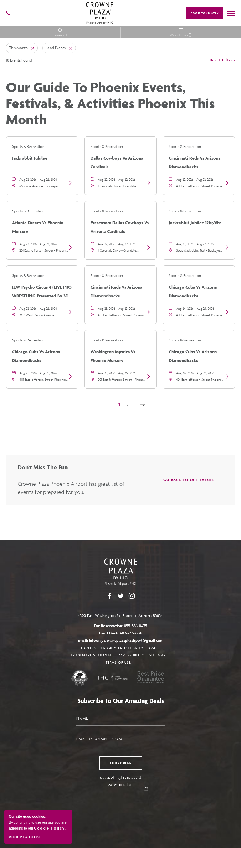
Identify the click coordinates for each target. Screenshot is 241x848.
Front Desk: (121, 633)
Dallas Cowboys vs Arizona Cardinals (117, 161)
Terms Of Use (118, 662)
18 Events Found (19, 60)
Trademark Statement (92, 655)
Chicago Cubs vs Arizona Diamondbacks (193, 290)
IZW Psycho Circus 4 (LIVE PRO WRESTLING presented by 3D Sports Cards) (42, 290)
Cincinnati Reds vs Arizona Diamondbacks (195, 161)
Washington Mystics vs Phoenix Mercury (113, 355)
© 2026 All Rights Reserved (120, 778)
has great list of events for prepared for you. (71, 487)
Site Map (157, 655)
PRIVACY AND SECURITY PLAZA (128, 648)
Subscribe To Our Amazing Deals (120, 700)
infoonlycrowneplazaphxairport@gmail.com (126, 640)
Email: (121, 640)
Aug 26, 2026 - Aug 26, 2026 (195, 373)
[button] (189, 480)
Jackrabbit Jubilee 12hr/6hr (195, 222)
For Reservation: (120, 625)
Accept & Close (25, 837)
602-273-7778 (131, 633)
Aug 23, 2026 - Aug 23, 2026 (116, 308)
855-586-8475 (135, 625)
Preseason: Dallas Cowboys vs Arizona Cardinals (120, 226)
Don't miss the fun (43, 467)
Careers (88, 648)
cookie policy (49, 828)
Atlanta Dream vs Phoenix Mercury (37, 226)
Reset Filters (222, 59)
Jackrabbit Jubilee (29, 158)
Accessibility (131, 655)
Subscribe (120, 763)
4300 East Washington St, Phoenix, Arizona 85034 (120, 615)
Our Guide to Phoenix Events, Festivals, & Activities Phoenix (110, 103)
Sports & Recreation (28, 146)
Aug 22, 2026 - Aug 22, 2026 (38, 179)
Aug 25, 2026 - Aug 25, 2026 (38, 373)
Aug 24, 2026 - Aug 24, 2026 (195, 308)
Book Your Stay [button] (205, 13)
